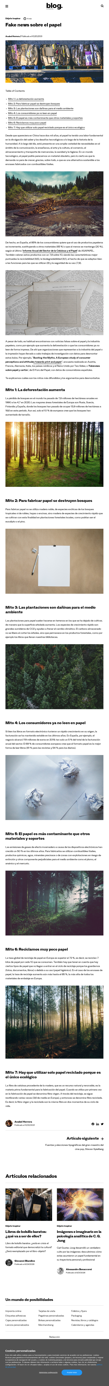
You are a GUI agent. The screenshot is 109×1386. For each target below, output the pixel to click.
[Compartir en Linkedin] (97, 1124)
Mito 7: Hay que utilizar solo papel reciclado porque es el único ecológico (46, 128)
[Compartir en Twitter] (102, 1124)
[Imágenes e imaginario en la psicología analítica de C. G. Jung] (80, 1204)
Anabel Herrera (12, 37)
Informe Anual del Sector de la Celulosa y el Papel (50, 251)
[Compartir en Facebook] (93, 1124)
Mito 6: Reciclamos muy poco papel (27, 123)
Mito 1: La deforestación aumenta (26, 99)
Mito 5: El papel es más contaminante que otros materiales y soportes (45, 118)
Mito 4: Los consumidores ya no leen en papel (32, 113)
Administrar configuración (48, 1372)
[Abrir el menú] (6, 6)
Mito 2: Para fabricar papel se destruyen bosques (34, 104)
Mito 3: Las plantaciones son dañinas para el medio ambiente (40, 109)
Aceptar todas (72, 1372)
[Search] (102, 7)
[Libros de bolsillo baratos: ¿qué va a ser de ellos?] (28, 1204)
